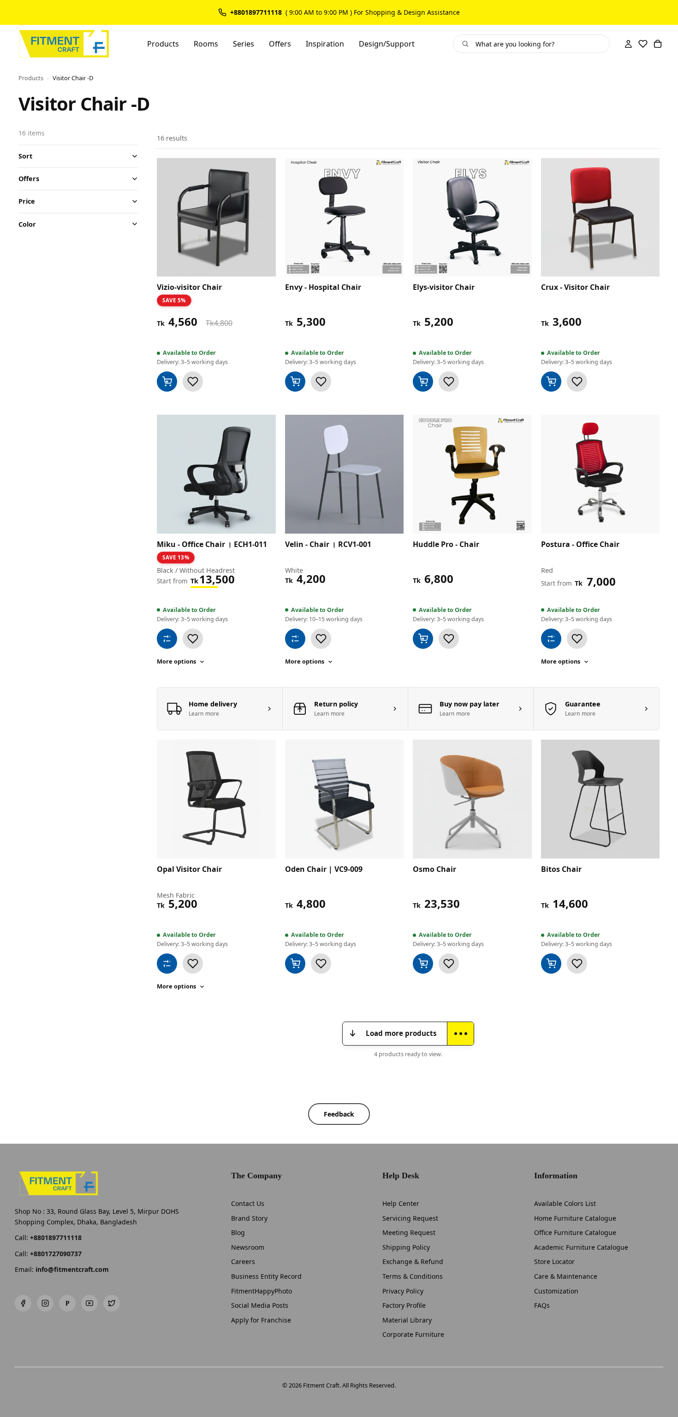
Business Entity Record (266, 1276)
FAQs (542, 1305)
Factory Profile (404, 1305)
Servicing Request (410, 1218)
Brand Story (249, 1218)
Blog (238, 1232)
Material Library (407, 1320)
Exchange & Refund (412, 1261)
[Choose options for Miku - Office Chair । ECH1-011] (167, 639)
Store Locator (554, 1261)
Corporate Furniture (413, 1334)
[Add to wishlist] (193, 381)
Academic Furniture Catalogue (581, 1247)
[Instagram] (45, 1303)
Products (30, 78)
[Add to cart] (167, 381)
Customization (556, 1291)
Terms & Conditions (412, 1276)
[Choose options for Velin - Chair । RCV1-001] (295, 639)
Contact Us (247, 1203)
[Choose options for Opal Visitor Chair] (167, 963)
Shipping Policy (406, 1247)
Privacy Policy (402, 1291)
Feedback (339, 1114)
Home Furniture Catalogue (575, 1218)
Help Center (400, 1203)
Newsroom (247, 1247)
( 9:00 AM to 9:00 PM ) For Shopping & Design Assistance (372, 12)
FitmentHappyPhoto (261, 1291)
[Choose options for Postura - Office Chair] (551, 639)
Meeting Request (408, 1232)
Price (26, 201)
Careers (243, 1261)
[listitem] (220, 709)
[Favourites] (643, 43)
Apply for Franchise (261, 1320)
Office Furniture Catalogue (575, 1232)
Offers (28, 178)
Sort (25, 156)
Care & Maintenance (565, 1276)
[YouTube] (89, 1303)
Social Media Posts (259, 1305)
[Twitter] (111, 1303)
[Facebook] (23, 1303)
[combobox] (539, 44)
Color (27, 223)
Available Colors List (565, 1203)
